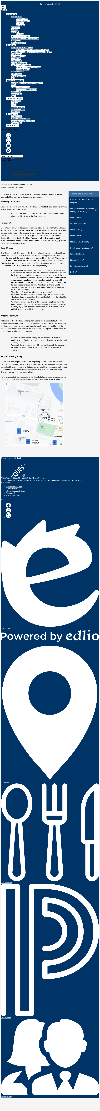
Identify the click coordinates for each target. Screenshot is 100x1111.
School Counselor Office (20, 87)
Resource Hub (16, 123)
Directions (20, 34)
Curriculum (20, 23)
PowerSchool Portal (18, 76)
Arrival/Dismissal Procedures (22, 48)
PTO (13, 78)
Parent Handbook (17, 72)
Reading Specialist (18, 107)
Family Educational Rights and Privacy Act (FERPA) (31, 52)
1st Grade (14, 103)
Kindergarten (16, 101)
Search (8, 150)
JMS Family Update (18, 56)
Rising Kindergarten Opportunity (28, 67)
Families (4, 184)
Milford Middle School (19, 171)
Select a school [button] (11, 165)
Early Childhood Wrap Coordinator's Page (27, 83)
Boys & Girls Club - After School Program (32, 50)
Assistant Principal (23, 21)
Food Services (16, 54)
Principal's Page (22, 19)
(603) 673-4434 (36, 480)
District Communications (20, 119)
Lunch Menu (16, 58)
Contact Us (15, 32)
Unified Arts (15, 112)
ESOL (13, 85)
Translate (19, 159)
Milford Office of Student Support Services (27, 180)
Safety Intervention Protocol (26, 89)
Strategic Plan (16, 41)
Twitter (8, 140)
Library (13, 105)
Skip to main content (9, 2)
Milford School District (20, 167)
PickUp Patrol (16, 74)
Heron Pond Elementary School (23, 174)
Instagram (8, 135)
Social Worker (16, 94)
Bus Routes (15, 27)
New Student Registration (21, 65)
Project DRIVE (17, 178)
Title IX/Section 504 (18, 43)
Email (8, 145)
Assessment (20, 25)
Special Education (18, 110)
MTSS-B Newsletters (19, 63)
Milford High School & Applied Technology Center (31, 169)
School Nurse (16, 92)
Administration (16, 17)
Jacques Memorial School (20, 176)
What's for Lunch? (13, 495)
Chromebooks (16, 116)
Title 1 (13, 96)
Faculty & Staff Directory (20, 36)
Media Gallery (16, 61)
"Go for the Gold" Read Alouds (23, 121)
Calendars (14, 30)
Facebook (8, 505)
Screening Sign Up (23, 69)
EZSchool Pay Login (14, 487)
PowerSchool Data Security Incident (25, 38)
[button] (11, 14)
